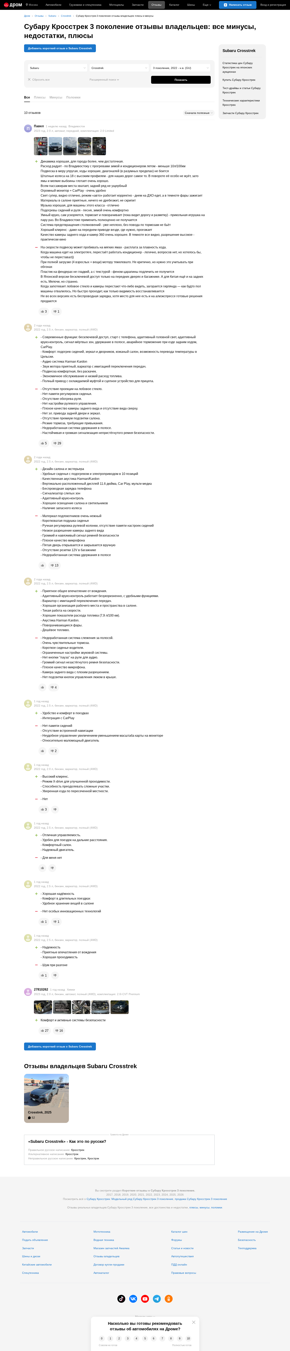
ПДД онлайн (179, 1264)
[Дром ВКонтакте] (133, 1299)
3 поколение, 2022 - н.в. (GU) (172, 68)
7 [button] (162, 1338)
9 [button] (179, 1338)
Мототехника (102, 1231)
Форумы (176, 1239)
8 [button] (171, 1338)
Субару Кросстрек (98, 1199)
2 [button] (119, 1338)
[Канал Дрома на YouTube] (145, 1299)
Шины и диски (31, 1256)
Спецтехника (30, 1272)
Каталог (174, 4)
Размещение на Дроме (253, 1231)
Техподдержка (247, 1248)
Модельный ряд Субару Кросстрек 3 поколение (142, 1199)
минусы (205, 1207)
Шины (191, 4)
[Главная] (13, 5)
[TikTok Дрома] (121, 1299)
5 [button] (145, 1338)
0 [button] (101, 1338)
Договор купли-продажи (109, 1264)
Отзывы (156, 4)
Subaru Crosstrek (239, 50)
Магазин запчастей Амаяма (111, 1248)
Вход (273, 4)
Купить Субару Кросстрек (239, 79)
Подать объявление (35, 1239)
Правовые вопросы (183, 1272)
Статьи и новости (182, 1248)
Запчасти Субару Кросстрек (240, 113)
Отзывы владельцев (106, 1256)
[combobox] (58, 68)
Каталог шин (179, 1231)
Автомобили (53, 4)
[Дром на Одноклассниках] (169, 1299)
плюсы (193, 1207)
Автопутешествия (182, 1256)
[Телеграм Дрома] (157, 1299)
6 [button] (153, 1338)
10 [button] (188, 1338)
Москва (33, 4)
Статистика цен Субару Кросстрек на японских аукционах (238, 67)
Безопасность (247, 1239)
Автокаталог (101, 1272)
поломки (216, 1207)
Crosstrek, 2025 (39, 1112)
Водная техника (104, 1239)
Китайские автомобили (37, 1264)
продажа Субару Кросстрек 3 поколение (201, 1199)
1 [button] (110, 1338)
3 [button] (127, 1338)
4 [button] (136, 1338)
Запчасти (138, 4)
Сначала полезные (197, 112)
